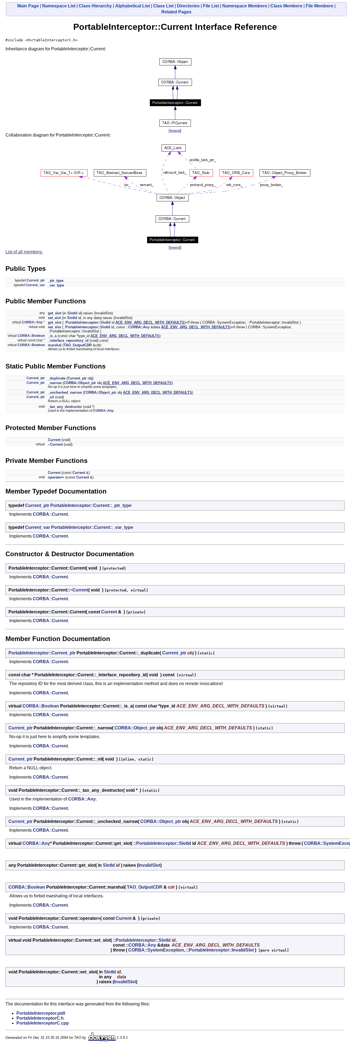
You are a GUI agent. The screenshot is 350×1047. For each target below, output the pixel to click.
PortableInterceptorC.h (40, 1018)
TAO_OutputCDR (78, 345)
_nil (51, 397)
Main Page (28, 6)
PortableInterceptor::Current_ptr (41, 653)
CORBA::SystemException (156, 950)
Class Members (286, 6)
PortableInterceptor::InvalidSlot (221, 950)
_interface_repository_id (68, 340)
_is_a (52, 336)
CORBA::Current (50, 514)
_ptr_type (55, 281)
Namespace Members (244, 6)
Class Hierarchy (95, 6)
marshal (55, 345)
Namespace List (58, 6)
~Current (55, 444)
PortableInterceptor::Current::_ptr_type (91, 505)
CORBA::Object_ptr (80, 383)
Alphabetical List (132, 6)
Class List (163, 6)
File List (211, 6)
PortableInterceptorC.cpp (42, 1023)
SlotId (72, 313)
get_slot (54, 313)
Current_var (35, 285)
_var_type (56, 285)
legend (175, 131)
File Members (319, 6)
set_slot (54, 318)
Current (54, 440)
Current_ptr (36, 280)
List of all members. (24, 252)
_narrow (55, 383)
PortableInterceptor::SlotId (88, 322)
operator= (56, 477)
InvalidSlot (149, 865)
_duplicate (56, 378)
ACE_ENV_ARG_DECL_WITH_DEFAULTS (149, 322)
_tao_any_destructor (65, 407)
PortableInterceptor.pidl (40, 1013)
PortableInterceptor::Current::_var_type (92, 527)
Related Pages (176, 12)
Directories (188, 6)
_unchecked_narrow (65, 392)
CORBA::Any (32, 322)
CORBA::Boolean (31, 336)
